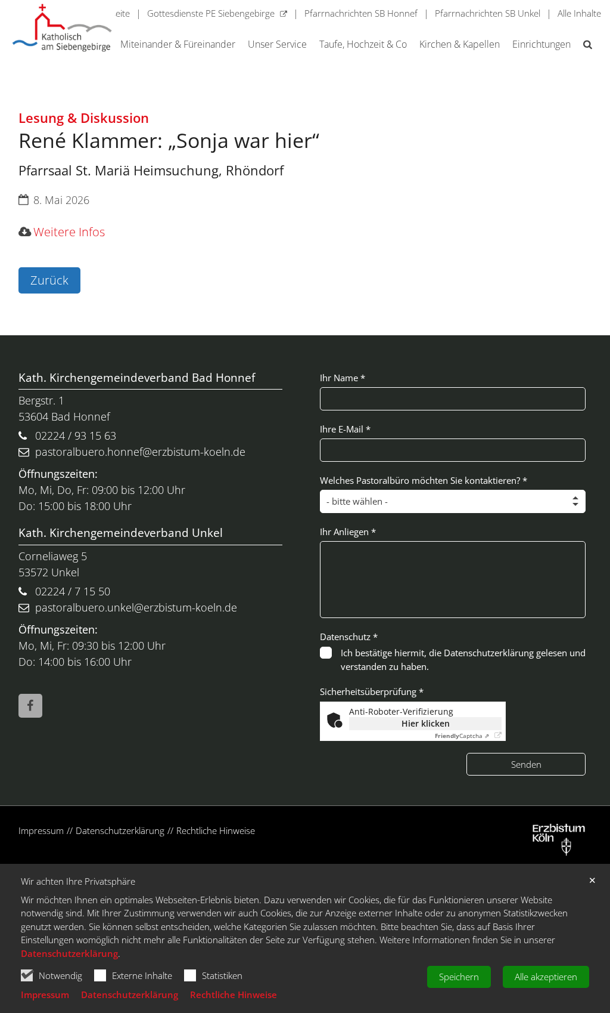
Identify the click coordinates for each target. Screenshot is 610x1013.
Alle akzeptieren (546, 977)
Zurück (49, 280)
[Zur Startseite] (62, 28)
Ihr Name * (342, 378)
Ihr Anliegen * (348, 532)
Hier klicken (426, 723)
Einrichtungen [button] (541, 44)
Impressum (45, 994)
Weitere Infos (69, 232)
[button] (585, 46)
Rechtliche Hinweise (233, 994)
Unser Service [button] (277, 44)
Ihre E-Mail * (345, 429)
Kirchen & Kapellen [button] (459, 44)
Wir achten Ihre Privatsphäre (78, 881)
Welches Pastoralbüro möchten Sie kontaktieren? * (423, 480)
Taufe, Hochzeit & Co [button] (363, 44)
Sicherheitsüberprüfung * (372, 691)
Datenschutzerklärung (69, 953)
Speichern (459, 977)
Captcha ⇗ (462, 735)
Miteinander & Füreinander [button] (177, 44)
